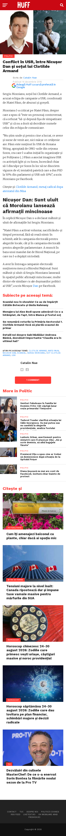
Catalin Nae (30, 77)
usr (14, 355)
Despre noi (32, 812)
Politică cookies (50, 812)
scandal (21, 353)
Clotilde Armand (38, 351)
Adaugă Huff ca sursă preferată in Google (36, 86)
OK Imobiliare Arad (48, 814)
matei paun (53, 351)
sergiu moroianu (36, 353)
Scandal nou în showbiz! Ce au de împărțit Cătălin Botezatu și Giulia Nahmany (30, 303)
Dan (35, 285)
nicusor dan (9, 353)
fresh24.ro (34, 817)
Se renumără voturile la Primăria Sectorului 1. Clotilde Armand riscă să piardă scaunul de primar (33, 325)
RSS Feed (15, 814)
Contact (11, 812)
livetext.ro (29, 814)
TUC (21, 812)
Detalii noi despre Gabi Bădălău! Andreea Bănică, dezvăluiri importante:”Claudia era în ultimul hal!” (32, 338)
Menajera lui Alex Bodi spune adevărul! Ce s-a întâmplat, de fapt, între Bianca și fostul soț (33, 313)
